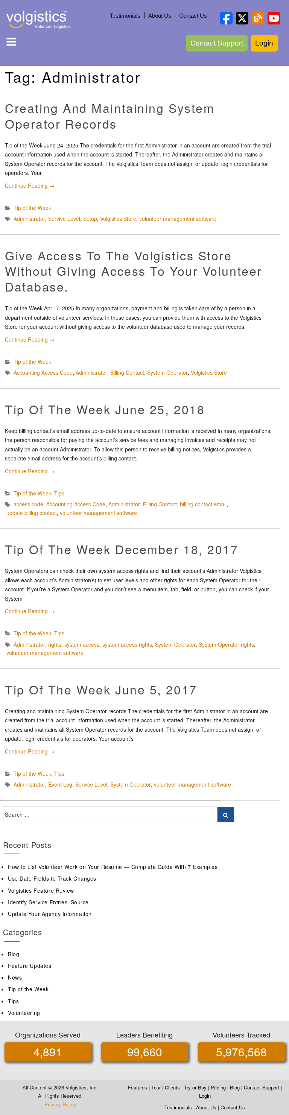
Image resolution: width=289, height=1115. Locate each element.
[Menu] (11, 43)
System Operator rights (226, 644)
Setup (90, 218)
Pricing (218, 1087)
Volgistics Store (118, 218)
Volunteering (24, 1012)
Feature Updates (29, 965)
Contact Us (193, 15)
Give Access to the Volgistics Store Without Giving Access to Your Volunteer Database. (133, 270)
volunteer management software (177, 218)
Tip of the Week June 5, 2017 (101, 689)
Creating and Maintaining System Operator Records (109, 115)
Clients (172, 1087)
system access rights (127, 644)
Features (137, 1087)
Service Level (64, 218)
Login (264, 43)
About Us (159, 15)
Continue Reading (30, 185)
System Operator (167, 372)
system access (81, 644)
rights (54, 644)
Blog (13, 954)
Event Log (60, 784)
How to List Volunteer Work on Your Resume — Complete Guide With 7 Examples (113, 866)
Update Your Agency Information (50, 914)
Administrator (29, 218)
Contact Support (216, 43)
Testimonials (125, 15)
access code (28, 504)
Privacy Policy (60, 1104)
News (15, 977)
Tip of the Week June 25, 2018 (105, 409)
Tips (59, 493)
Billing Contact (127, 372)
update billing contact (31, 512)
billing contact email (203, 504)
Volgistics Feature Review (41, 890)
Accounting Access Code (43, 372)
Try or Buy (195, 1087)
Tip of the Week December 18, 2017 (121, 549)
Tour (156, 1087)
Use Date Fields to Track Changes (52, 878)
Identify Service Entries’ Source (48, 902)
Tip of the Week (32, 207)
